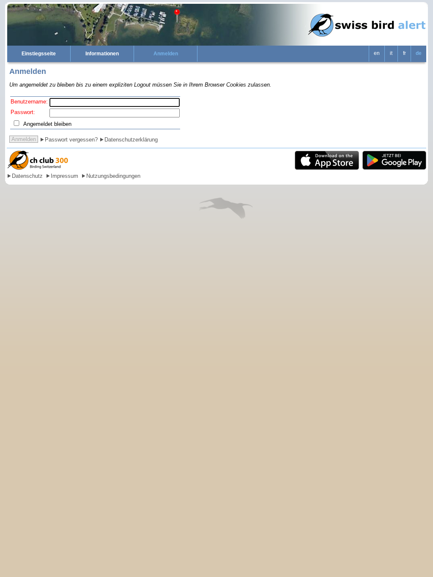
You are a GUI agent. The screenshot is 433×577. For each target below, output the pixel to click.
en (377, 53)
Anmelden (165, 54)
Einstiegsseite (39, 54)
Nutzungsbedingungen (113, 176)
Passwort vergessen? (71, 139)
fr (404, 53)
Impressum (64, 176)
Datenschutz (27, 176)
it (391, 53)
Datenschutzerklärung (131, 139)
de (419, 53)
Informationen (102, 54)
